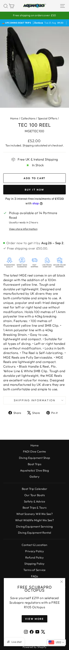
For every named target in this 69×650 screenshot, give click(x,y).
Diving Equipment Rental (34, 532)
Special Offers (47, 118)
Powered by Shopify (35, 646)
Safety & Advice (34, 501)
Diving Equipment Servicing (34, 526)
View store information (23, 229)
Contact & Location (34, 545)
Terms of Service (34, 570)
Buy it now (34, 189)
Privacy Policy (34, 551)
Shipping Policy (34, 563)
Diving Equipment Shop (34, 458)
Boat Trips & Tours (35, 507)
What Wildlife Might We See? (34, 520)
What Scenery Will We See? (34, 514)
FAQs (34, 576)
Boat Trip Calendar (34, 489)
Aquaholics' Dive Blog (34, 470)
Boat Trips (34, 464)
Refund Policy (34, 557)
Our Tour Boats (34, 495)
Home (14, 118)
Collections (28, 118)
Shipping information (34, 400)
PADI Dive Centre (34, 451)
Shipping (28, 145)
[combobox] (56, 642)
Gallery (34, 476)
